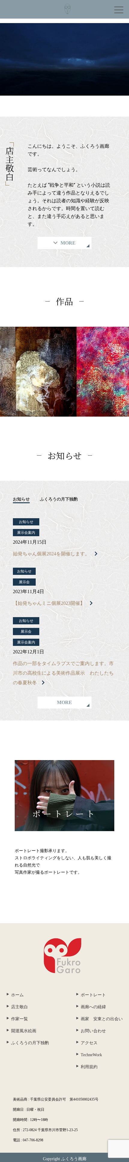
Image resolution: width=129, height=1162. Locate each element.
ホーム (17, 995)
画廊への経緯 (93, 1007)
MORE (64, 702)
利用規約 (89, 1067)
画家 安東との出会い (102, 1019)
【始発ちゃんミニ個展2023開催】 (49, 603)
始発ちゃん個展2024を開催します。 (51, 553)
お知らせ (21, 499)
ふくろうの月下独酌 (59, 499)
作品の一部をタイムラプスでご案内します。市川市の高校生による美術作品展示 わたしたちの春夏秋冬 (63, 673)
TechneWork (91, 1055)
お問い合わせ (93, 1031)
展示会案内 (26, 532)
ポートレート (93, 995)
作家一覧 (19, 1019)
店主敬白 (19, 1007)
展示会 (24, 582)
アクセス (89, 1043)
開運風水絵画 (23, 1031)
